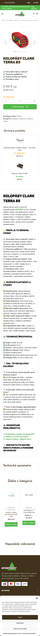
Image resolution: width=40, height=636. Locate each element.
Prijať (20, 617)
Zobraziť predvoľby (20, 629)
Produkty (9, 20)
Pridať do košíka (18, 107)
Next (34, 41)
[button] (37, 598)
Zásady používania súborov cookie (12, 633)
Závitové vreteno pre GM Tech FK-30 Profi (11, 514)
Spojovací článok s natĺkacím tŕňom (18, 439)
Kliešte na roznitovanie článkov (17, 436)
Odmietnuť (20, 623)
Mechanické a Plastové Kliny (11, 508)
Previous (5, 41)
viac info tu (34, 8)
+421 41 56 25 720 (9, 2)
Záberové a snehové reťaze (22, 20)
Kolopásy (34, 20)
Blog (28, 2)
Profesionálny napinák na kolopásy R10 (20, 434)
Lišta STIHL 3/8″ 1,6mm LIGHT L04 (29, 511)
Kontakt (35, 2)
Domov (4, 20)
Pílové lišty (29, 508)
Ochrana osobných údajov (29, 633)
